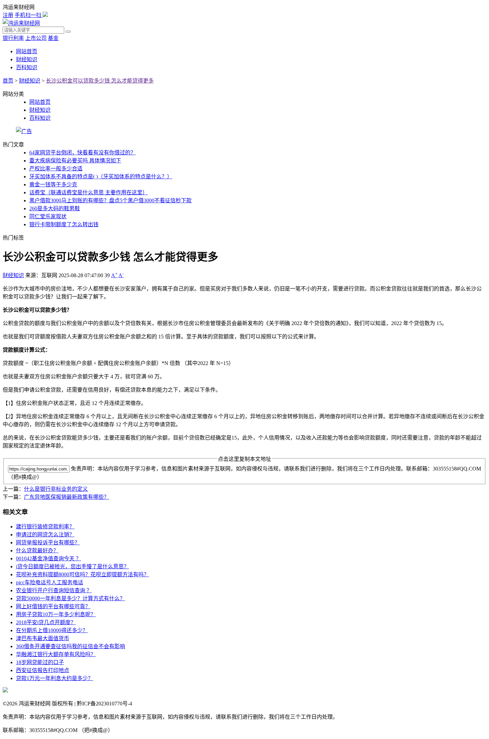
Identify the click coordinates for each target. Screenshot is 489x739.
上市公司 (36, 38)
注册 (8, 15)
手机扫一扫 (29, 15)
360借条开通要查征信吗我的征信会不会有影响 (70, 646)
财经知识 (26, 59)
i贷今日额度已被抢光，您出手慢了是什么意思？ (72, 566)
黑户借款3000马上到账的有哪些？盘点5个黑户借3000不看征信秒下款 (110, 200)
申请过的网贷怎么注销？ (45, 534)
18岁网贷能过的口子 (40, 662)
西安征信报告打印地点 (42, 670)
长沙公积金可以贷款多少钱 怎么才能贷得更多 (100, 81)
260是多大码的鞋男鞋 (54, 208)
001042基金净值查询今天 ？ (48, 558)
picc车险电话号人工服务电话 (49, 582)
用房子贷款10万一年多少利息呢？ (56, 614)
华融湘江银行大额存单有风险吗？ (56, 654)
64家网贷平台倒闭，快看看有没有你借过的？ (82, 152)
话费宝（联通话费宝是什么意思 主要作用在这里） (88, 192)
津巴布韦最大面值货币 (42, 638)
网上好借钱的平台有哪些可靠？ (53, 606)
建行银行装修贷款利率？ (45, 526)
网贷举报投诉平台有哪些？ (48, 542)
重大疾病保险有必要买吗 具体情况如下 (75, 160)
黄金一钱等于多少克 (53, 184)
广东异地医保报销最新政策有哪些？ (66, 497)
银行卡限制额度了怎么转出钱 (63, 224)
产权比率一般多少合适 (55, 168)
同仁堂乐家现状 (48, 216)
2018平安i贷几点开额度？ (46, 622)
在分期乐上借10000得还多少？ (52, 630)
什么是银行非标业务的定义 (56, 489)
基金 (53, 38)
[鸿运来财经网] (21, 23)
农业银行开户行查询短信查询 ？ (54, 590)
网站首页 (26, 51)
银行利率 (13, 38)
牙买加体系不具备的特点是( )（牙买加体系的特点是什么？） (100, 176)
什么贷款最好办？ (37, 550)
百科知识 (26, 67)
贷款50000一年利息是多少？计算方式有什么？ (70, 598)
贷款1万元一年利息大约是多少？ (54, 678)
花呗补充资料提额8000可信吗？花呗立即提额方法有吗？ (82, 574)
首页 (8, 81)
